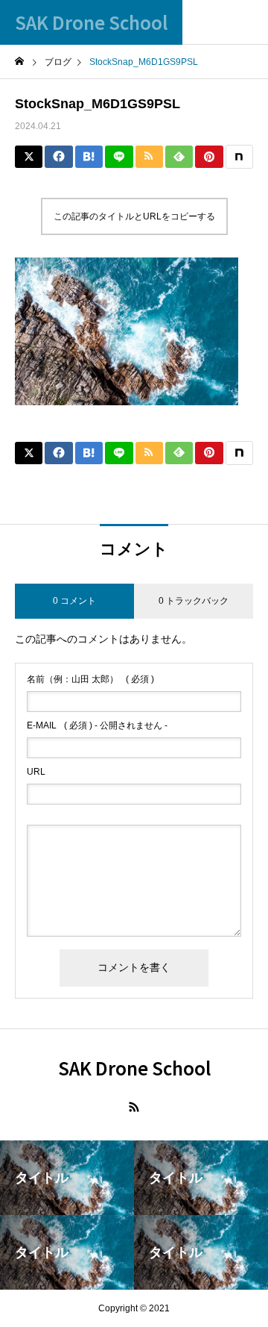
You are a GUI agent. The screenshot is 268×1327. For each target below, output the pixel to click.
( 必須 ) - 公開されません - (97, 725)
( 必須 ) (90, 679)
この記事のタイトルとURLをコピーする (134, 216)
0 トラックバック (194, 601)
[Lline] (119, 157)
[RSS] (134, 1106)
